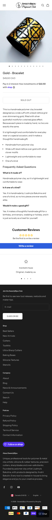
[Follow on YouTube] (18, 487)
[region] (26, 267)
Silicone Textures (11, 360)
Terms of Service (11, 430)
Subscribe (12, 316)
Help (5, 402)
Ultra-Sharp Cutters (12, 350)
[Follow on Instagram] (11, 487)
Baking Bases (9, 355)
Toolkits (6, 345)
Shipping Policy (10, 425)
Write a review (26, 245)
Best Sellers (8, 331)
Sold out (26, 100)
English (36, 495)
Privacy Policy (9, 415)
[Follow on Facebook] (4, 487)
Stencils (6, 364)
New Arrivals (9, 336)
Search (6, 397)
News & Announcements (14, 387)
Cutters (6, 340)
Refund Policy (9, 420)
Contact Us (8, 392)
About (6, 378)
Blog (5, 383)
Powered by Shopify (34, 502)
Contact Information (13, 435)
